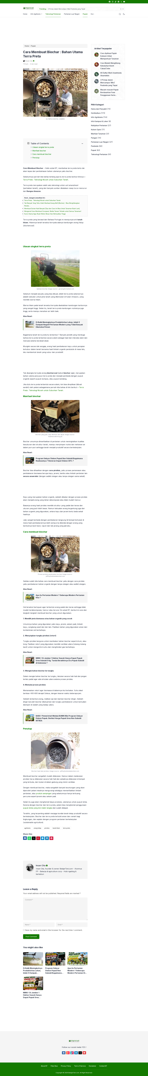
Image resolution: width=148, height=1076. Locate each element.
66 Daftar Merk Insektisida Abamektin (111, 74)
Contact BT (103, 1066)
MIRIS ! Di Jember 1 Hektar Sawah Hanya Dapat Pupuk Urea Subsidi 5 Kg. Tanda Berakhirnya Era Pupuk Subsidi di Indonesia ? (60, 660)
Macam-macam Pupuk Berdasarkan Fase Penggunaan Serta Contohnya (72, 9)
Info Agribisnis (36, 14)
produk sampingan (43, 793)
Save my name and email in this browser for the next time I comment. (53, 930)
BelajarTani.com (73, 1072)
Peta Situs (54, 1066)
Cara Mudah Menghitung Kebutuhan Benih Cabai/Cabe (110, 66)
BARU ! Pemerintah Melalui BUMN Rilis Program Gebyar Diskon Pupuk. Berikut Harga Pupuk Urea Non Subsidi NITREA (59, 718)
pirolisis (47, 828)
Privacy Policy (66, 1066)
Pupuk (85, 14)
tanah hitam (56, 828)
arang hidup (37, 828)
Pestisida (94, 146)
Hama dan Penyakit (99, 109)
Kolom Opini (96, 129)
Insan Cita (41, 865)
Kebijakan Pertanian (99, 125)
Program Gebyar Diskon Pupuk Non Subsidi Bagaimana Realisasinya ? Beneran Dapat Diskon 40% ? (59, 459)
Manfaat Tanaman (98, 134)
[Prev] (121, 9)
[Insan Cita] (31, 870)
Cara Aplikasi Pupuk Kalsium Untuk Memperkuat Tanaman (109, 56)
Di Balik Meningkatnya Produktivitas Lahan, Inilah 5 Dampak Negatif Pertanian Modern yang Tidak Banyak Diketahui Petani (59, 324)
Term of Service (80, 1066)
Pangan (94, 138)
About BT (44, 1066)
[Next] (123, 9)
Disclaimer (92, 1066)
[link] (109, 2)
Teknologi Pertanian (53, 14)
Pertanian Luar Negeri (72, 14)
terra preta (66, 828)
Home (25, 14)
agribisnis (27, 828)
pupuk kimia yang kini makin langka (37, 808)
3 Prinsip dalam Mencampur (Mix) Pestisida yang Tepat (108, 82)
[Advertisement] (73, 30)
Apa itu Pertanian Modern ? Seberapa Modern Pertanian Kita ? (60, 596)
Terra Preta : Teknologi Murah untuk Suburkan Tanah (45, 180)
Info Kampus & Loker (99, 121)
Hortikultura (95, 113)
